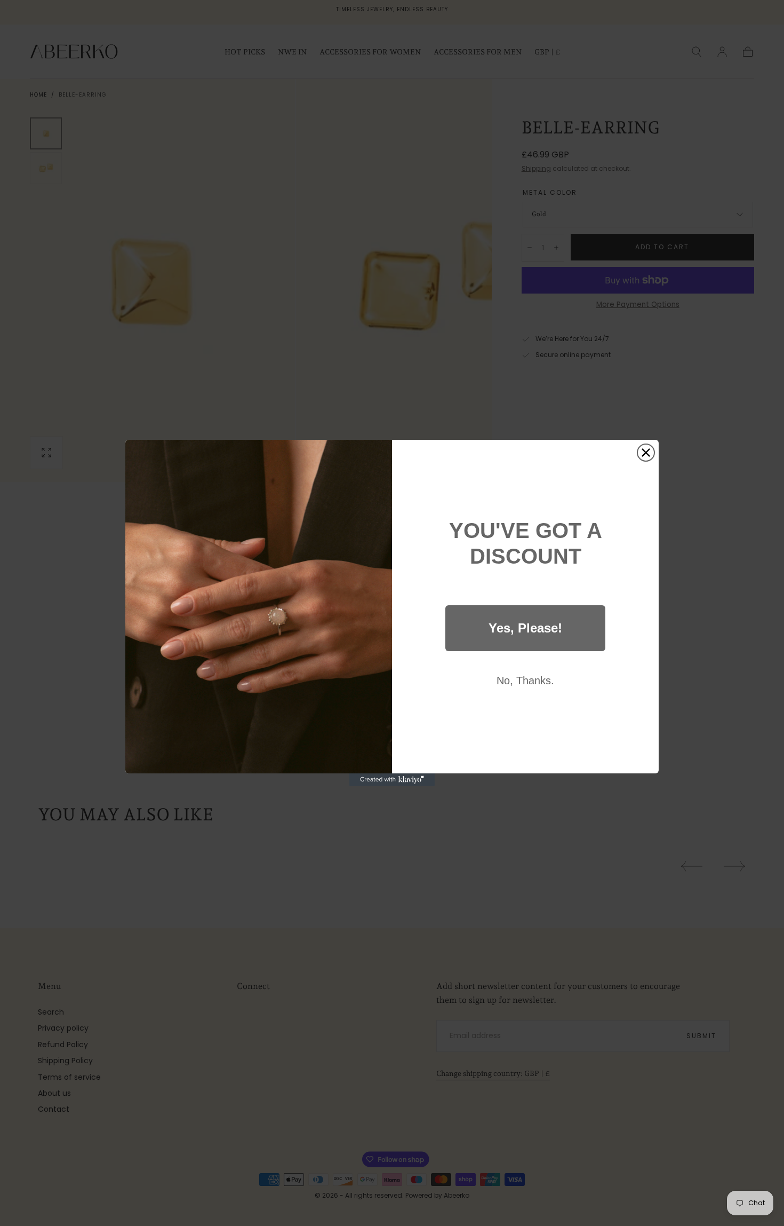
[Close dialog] (645, 452)
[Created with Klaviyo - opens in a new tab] (392, 779)
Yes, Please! (525, 628)
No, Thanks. (525, 680)
